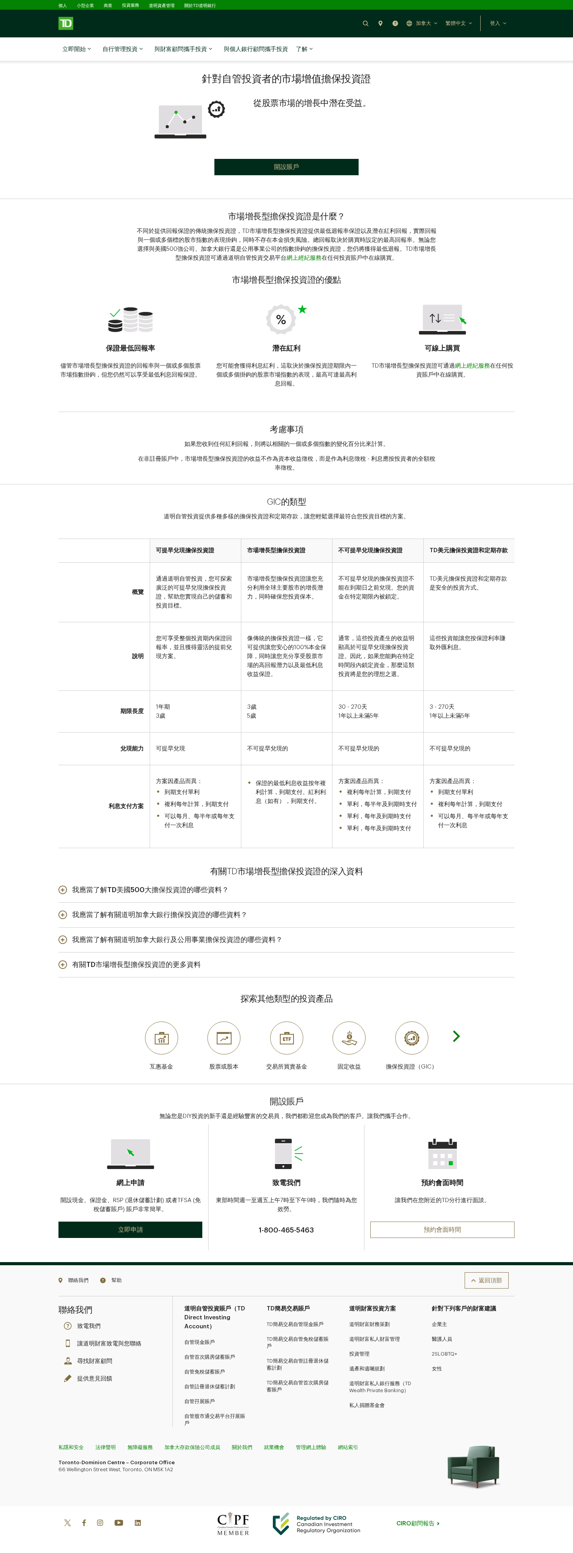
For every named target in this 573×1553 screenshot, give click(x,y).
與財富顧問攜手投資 (180, 49)
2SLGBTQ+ (444, 1353)
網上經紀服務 (304, 258)
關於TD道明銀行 (200, 5)
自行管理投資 (120, 49)
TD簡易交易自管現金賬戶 (295, 1324)
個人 (62, 5)
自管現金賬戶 (199, 1342)
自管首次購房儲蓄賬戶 (209, 1356)
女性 (437, 1368)
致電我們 (89, 1326)
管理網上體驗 (311, 1447)
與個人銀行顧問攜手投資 (256, 49)
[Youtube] (119, 1523)
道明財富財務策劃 (369, 1324)
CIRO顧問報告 (415, 1524)
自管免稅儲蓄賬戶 (204, 1371)
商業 (108, 5)
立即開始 (74, 49)
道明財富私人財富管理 (374, 1339)
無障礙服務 (140, 1447)
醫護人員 (442, 1339)
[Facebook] (83, 1523)
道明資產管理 (162, 5)
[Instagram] (100, 1523)
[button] (365, 23)
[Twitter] (67, 1523)
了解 (302, 49)
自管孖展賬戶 (199, 1401)
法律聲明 (106, 1447)
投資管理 (359, 1353)
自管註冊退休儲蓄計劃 (209, 1386)
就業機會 (274, 1447)
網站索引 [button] (348, 1447)
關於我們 (242, 1447)
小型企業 (85, 5)
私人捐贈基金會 (367, 1405)
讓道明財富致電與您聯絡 (109, 1344)
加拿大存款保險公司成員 (192, 1447)
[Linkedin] (138, 1523)
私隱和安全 (71, 1447)
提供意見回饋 (94, 1379)
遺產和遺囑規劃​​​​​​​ (367, 1368)
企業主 (439, 1324)
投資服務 (130, 5)
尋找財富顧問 (94, 1361)
